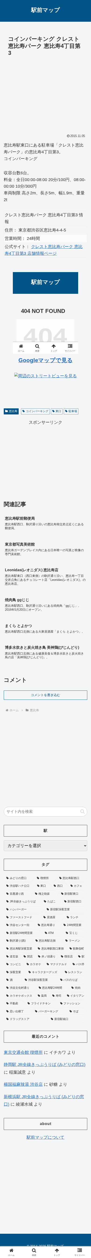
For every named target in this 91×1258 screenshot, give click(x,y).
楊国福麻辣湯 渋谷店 (23, 1084)
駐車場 (73, 411)
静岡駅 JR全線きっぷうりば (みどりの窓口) (44, 1064)
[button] (82, 811)
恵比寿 (13, 411)
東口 (58, 411)
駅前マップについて (45, 1137)
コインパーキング (37, 411)
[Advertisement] (45, 93)
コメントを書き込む (45, 695)
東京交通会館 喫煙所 (23, 1052)
